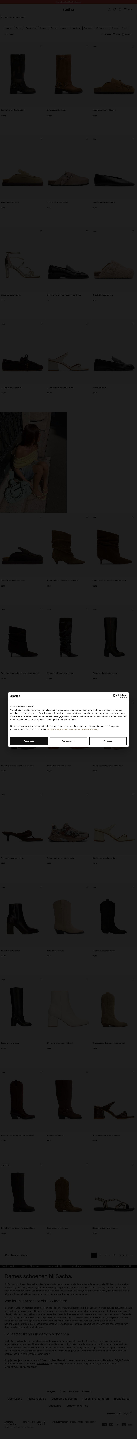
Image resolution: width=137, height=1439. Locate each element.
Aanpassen (67, 741)
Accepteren (29, 741)
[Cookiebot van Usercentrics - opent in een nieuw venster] (115, 696)
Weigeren (108, 741)
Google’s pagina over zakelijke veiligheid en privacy (73, 729)
